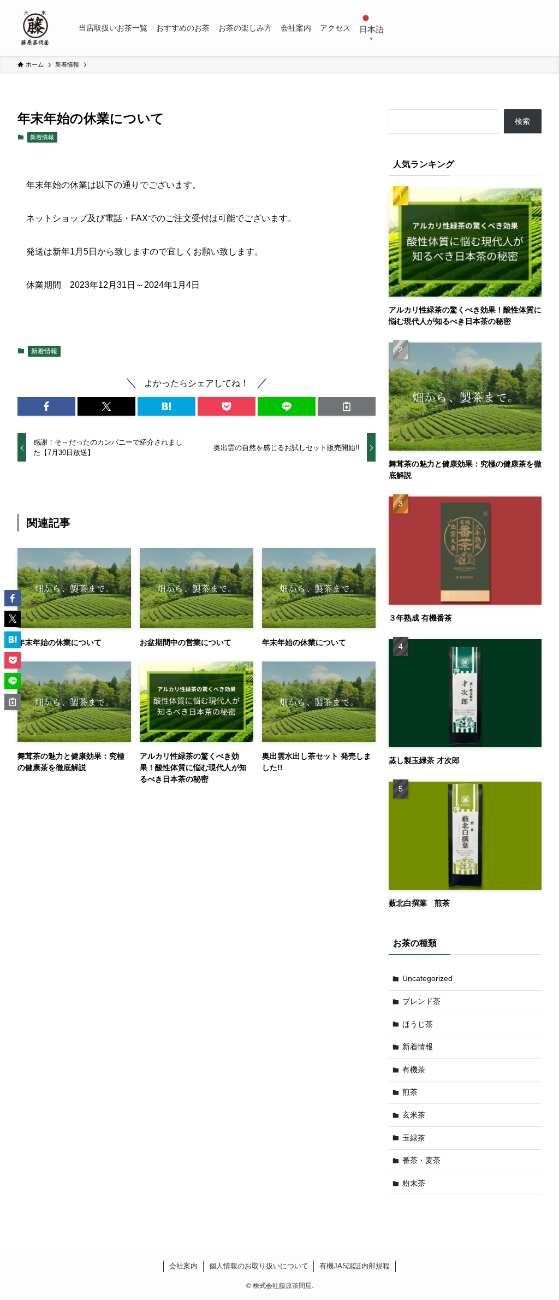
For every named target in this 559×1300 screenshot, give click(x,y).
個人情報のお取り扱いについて (258, 1266)
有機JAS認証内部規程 (354, 1266)
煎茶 (410, 1092)
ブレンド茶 (421, 1001)
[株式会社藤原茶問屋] (34, 28)
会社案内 (183, 1266)
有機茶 (413, 1069)
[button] (46, 406)
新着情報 (42, 137)
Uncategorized (427, 978)
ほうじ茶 (417, 1024)
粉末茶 (413, 1183)
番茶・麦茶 (421, 1160)
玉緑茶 (413, 1137)
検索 (522, 121)
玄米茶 (413, 1114)
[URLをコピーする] (347, 406)
